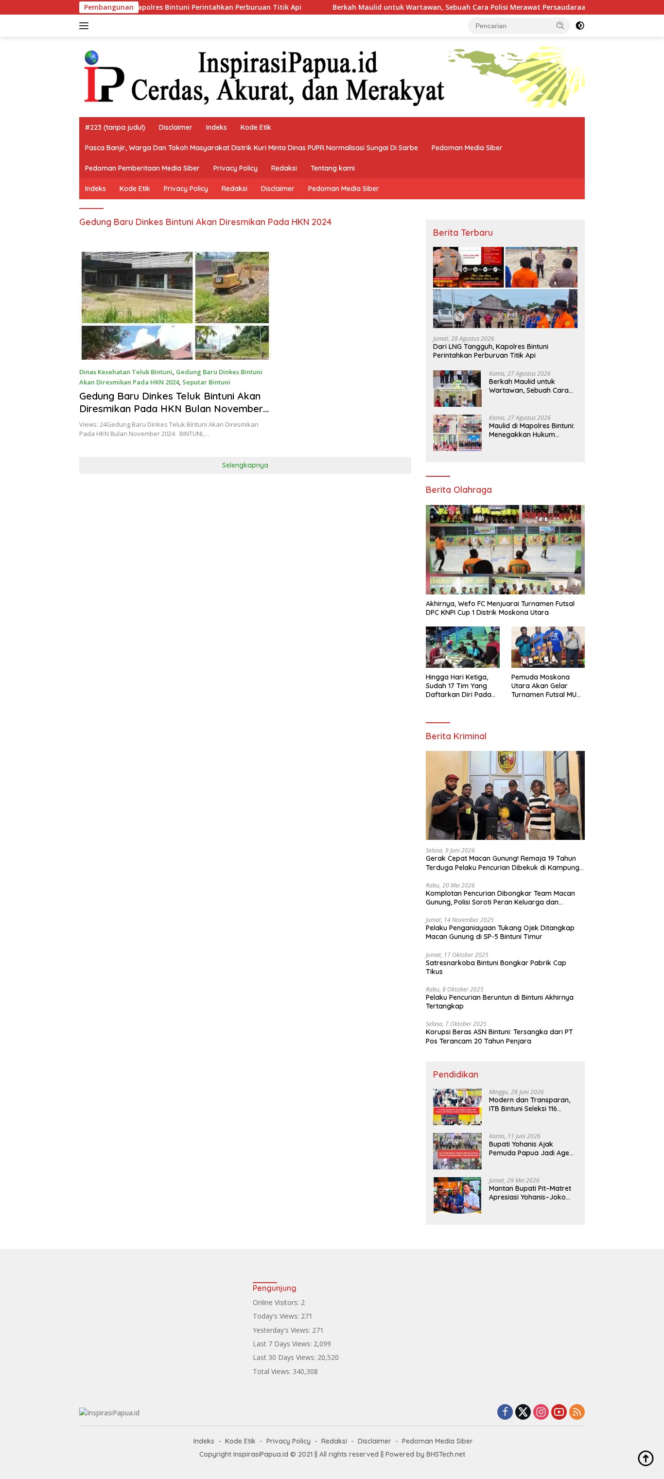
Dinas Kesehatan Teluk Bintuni (126, 371)
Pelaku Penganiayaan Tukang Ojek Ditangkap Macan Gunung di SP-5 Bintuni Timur (500, 932)
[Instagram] (541, 1412)
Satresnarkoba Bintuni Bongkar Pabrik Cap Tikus (496, 967)
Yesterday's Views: (282, 1330)
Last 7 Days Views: (283, 1343)
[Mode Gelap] (580, 25)
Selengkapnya (245, 465)
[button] (560, 25)
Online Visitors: (277, 1302)
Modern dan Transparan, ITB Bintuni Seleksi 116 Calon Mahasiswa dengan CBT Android (530, 1104)
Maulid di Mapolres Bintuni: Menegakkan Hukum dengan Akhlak (532, 430)
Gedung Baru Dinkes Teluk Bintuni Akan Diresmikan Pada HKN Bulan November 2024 (171, 408)
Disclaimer (175, 127)
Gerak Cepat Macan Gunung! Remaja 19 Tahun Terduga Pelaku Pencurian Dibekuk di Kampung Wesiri (502, 862)
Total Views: (273, 1371)
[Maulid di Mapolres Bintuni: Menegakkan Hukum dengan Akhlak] (457, 433)
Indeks (216, 127)
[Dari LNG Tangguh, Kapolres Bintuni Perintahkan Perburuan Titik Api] (505, 287)
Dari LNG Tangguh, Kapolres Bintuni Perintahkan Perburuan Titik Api (145, 7)
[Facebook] (505, 1412)
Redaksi (284, 168)
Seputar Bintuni (206, 382)
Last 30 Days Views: (285, 1357)
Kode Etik (256, 127)
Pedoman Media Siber (467, 147)
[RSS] (577, 1412)
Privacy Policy (235, 168)
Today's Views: (277, 1316)
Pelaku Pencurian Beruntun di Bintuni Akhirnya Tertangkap (500, 1001)
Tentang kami (333, 168)
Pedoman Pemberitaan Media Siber (142, 168)
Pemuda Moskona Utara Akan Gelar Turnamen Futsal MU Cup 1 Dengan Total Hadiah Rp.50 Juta (544, 686)
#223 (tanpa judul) (115, 127)
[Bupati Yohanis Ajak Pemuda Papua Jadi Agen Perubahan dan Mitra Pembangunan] (457, 1151)
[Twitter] (523, 1412)
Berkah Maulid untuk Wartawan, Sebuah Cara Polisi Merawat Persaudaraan (422, 7)
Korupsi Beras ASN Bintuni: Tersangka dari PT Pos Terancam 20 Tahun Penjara (499, 1036)
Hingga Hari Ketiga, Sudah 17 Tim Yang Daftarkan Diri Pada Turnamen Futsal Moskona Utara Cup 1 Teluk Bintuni (460, 686)
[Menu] (85, 25)
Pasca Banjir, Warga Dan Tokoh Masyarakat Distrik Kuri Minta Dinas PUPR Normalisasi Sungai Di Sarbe (251, 147)
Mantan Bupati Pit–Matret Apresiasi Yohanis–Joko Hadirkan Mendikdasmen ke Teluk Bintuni (530, 1192)
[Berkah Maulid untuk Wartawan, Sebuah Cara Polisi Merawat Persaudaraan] (457, 388)
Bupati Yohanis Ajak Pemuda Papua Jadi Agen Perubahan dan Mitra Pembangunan (531, 1148)
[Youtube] (559, 1412)
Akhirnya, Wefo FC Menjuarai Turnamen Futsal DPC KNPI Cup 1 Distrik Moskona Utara (500, 608)
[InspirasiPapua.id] (332, 76)
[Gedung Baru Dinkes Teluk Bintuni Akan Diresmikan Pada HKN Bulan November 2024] (175, 306)
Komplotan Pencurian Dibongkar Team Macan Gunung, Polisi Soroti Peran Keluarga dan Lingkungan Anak (500, 897)
